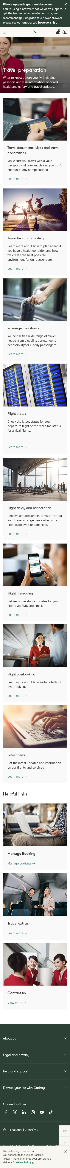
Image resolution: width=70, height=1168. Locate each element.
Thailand (16, 1130)
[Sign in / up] (65, 32)
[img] (65, 4)
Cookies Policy (22, 1162)
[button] (17, 179)
